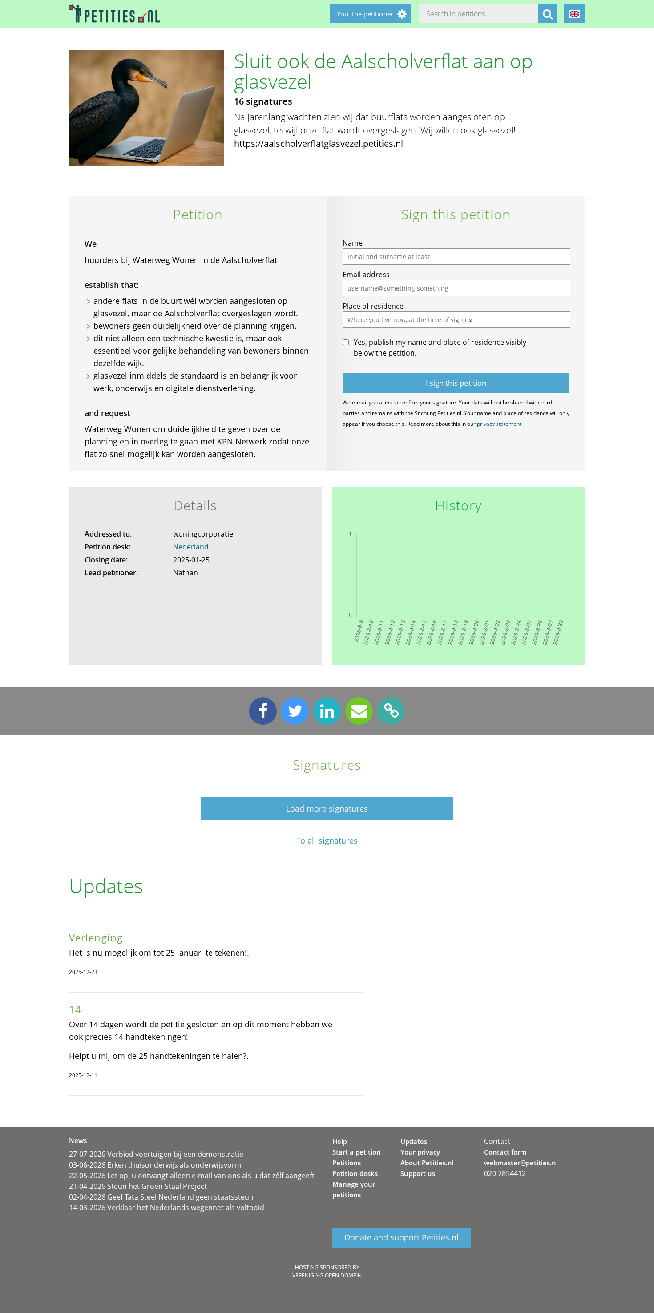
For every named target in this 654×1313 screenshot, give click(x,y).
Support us (417, 1173)
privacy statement (499, 424)
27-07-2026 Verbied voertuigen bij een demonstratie (156, 1154)
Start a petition (356, 1151)
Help (339, 1141)
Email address (366, 274)
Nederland (191, 547)
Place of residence (373, 306)
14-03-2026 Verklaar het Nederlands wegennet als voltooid (166, 1207)
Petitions (346, 1162)
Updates (413, 1141)
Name (353, 243)
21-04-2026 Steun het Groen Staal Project (138, 1186)
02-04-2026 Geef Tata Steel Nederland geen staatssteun (161, 1197)
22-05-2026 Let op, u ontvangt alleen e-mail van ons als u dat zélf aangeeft (192, 1175)
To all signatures (327, 840)
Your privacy (420, 1151)
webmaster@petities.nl (521, 1162)
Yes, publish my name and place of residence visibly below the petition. (440, 347)
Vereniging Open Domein (327, 1275)
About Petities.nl (427, 1162)
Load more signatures (327, 808)
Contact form (505, 1151)
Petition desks (355, 1173)
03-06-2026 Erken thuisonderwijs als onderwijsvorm (155, 1165)
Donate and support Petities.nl (401, 1237)
